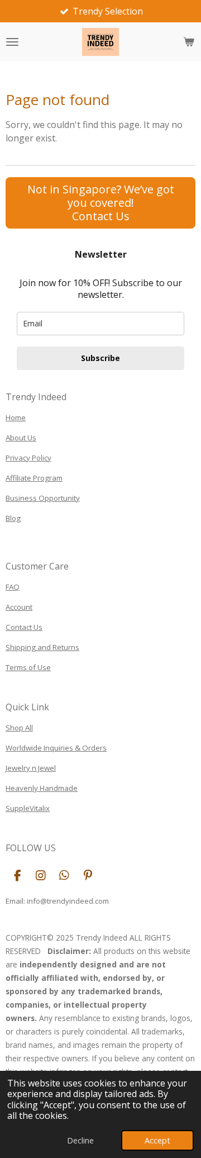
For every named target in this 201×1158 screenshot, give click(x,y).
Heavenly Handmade (42, 788)
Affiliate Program (34, 478)
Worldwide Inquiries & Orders (56, 748)
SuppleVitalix (28, 808)
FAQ (13, 587)
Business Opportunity (43, 498)
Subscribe (100, 358)
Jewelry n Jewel (31, 768)
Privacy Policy (28, 458)
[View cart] (188, 41)
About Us (21, 438)
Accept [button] (157, 1140)
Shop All (19, 728)
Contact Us (24, 627)
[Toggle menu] (12, 41)
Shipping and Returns (42, 647)
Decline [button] (80, 1140)
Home (16, 417)
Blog (13, 518)
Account (19, 607)
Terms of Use (28, 667)
